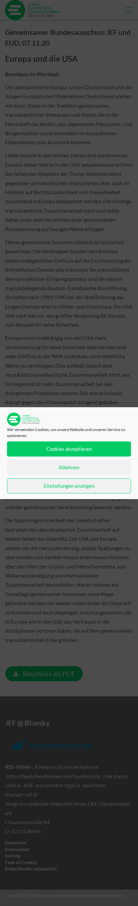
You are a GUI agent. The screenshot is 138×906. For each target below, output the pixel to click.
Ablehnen (69, 467)
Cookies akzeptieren (69, 449)
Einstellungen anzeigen (69, 486)
